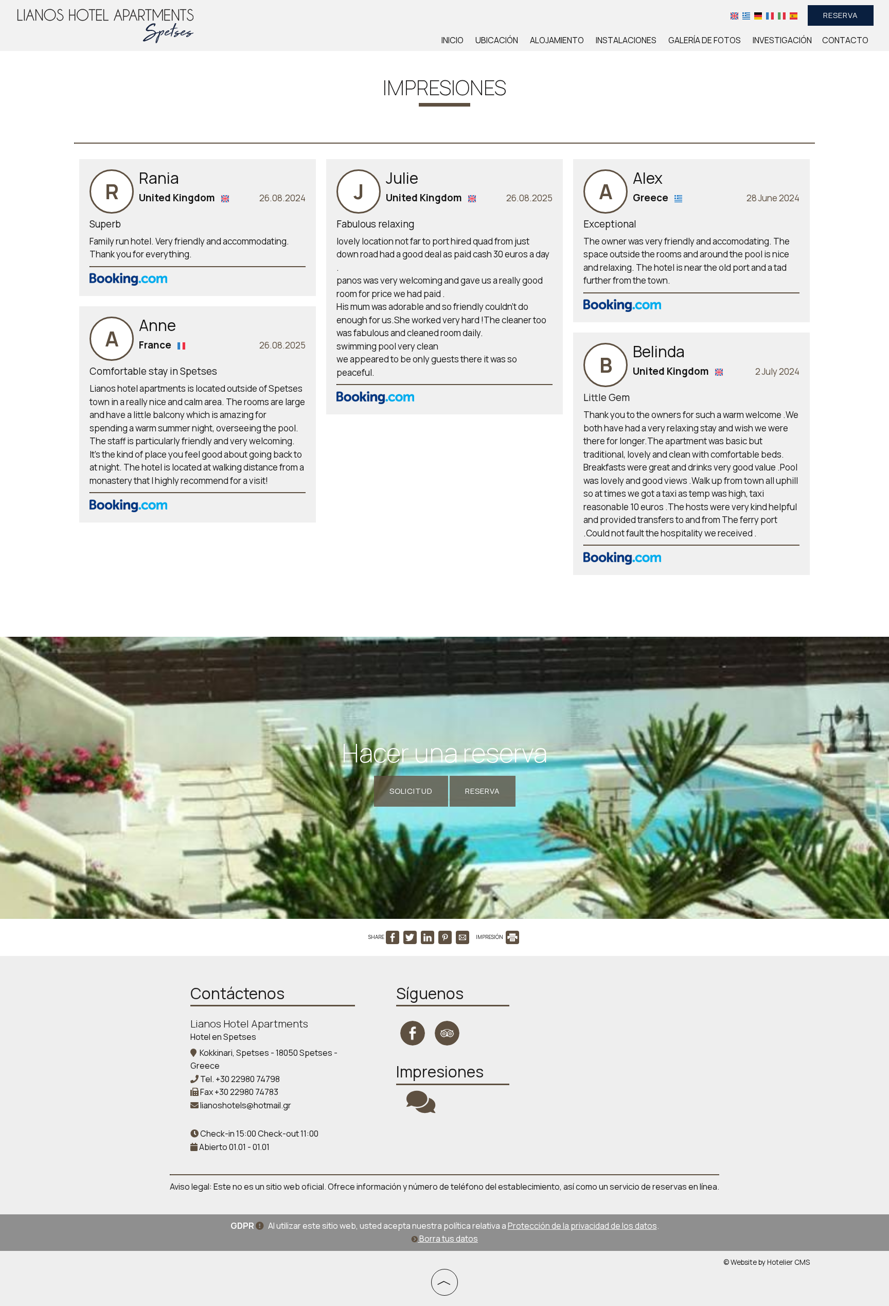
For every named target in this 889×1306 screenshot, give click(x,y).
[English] (734, 15)
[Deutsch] (758, 15)
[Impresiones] (421, 1108)
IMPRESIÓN (490, 937)
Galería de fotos (704, 40)
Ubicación (496, 40)
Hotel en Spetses (223, 1036)
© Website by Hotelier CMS (766, 1262)
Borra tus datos (448, 1238)
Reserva (840, 15)
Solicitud (411, 791)
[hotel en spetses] (105, 25)
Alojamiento (557, 40)
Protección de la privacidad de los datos (582, 1225)
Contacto (845, 40)
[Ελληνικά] (746, 15)
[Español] (793, 15)
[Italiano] (782, 15)
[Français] (770, 15)
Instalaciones (626, 40)
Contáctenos (237, 993)
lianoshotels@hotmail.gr (245, 1105)
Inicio (452, 40)
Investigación (782, 40)
